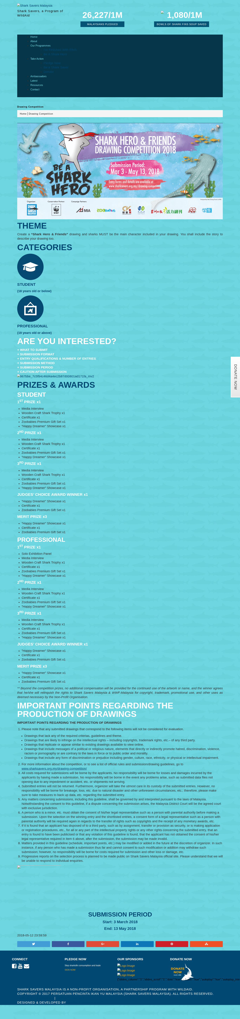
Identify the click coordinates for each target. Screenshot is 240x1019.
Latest (33, 80)
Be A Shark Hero (55, 54)
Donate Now (236, 377)
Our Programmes (40, 45)
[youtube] (20, 966)
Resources (36, 85)
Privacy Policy (71, 998)
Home (33, 36)
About (33, 41)
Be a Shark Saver (56, 67)
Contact (34, 89)
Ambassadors (38, 76)
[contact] (26, 966)
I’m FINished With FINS (60, 50)
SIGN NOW (70, 970)
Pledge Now (52, 63)
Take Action (37, 58)
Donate (49, 72)
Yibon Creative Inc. (85, 1002)
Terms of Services (35, 998)
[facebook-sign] (14, 966)
